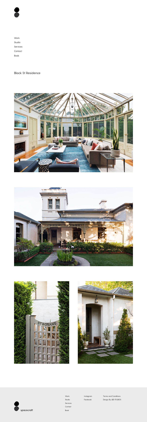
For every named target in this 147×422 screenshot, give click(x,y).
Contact (18, 51)
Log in (141, 418)
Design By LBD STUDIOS (112, 400)
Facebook (88, 400)
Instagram (88, 396)
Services (18, 46)
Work (17, 38)
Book (16, 55)
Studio (17, 42)
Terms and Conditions (112, 396)
